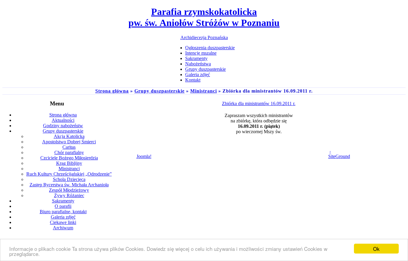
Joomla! (143, 156)
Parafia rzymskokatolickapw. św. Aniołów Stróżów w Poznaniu (204, 17)
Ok (376, 248)
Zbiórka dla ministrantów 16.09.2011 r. (258, 103)
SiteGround (339, 156)
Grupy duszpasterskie (159, 90)
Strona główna (112, 90)
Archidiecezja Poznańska (204, 37)
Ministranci (203, 90)
